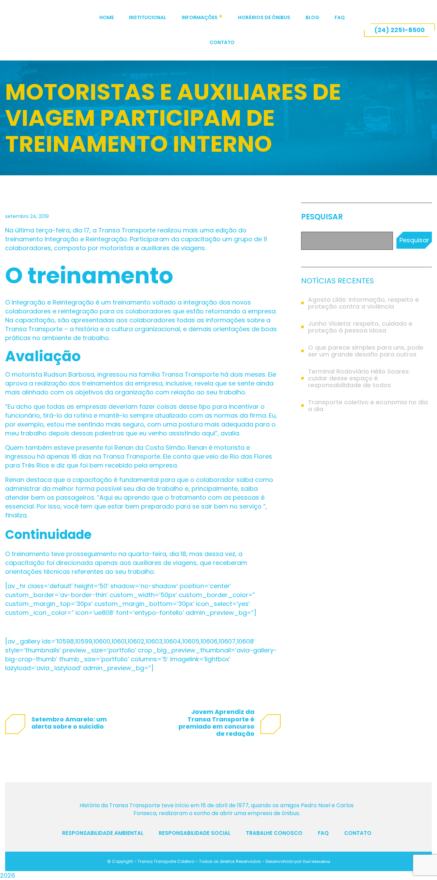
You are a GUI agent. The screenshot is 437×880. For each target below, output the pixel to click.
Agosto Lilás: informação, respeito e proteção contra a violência (363, 303)
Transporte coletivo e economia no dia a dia (368, 405)
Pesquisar (322, 217)
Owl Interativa (316, 861)
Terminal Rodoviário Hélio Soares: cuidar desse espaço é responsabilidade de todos (359, 378)
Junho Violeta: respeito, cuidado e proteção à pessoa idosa (360, 327)
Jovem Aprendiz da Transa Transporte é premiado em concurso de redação (216, 722)
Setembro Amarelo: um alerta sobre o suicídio (69, 723)
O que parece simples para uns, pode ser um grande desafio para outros (365, 351)
